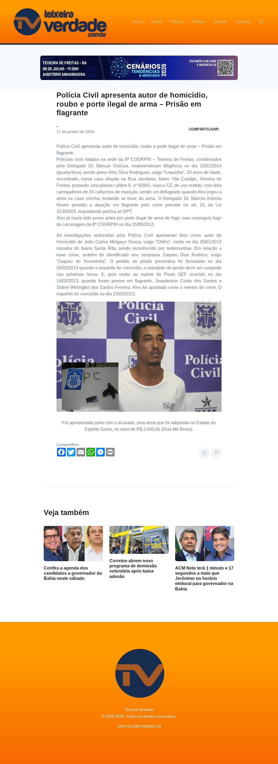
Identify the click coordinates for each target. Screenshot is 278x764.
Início (137, 21)
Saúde (220, 21)
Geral (156, 21)
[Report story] (216, 452)
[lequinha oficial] (139, 357)
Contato (242, 21)
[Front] (59, 21)
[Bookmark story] (204, 452)
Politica (198, 21)
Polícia (176, 21)
